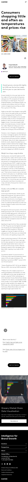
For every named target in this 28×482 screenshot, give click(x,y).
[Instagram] (2, 464)
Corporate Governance (6, 474)
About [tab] (3, 450)
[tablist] (14, 456)
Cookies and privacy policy (7, 472)
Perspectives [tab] (5, 447)
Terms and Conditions (6, 470)
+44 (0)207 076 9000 (7, 460)
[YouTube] (7, 464)
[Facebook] (5, 464)
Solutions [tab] (4, 444)
